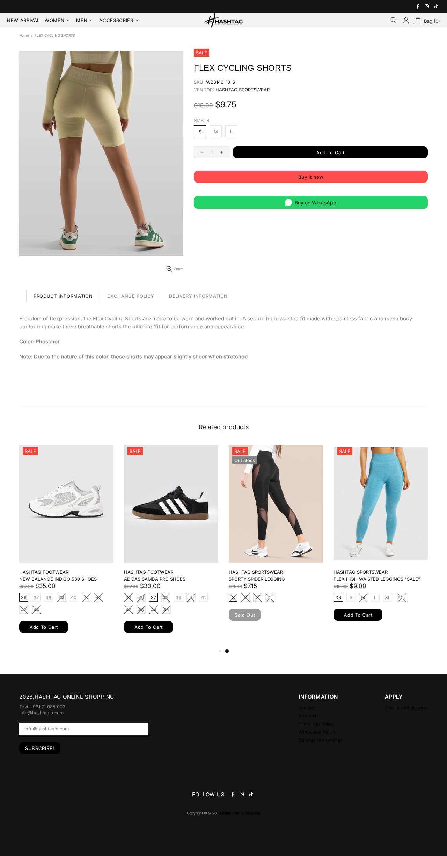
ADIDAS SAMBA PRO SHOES (154, 579)
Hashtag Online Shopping (223, 20)
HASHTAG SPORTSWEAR (242, 89)
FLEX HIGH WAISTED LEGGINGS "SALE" (377, 579)
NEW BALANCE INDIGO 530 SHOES (58, 579)
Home (24, 35)
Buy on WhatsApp (315, 203)
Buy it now (311, 177)
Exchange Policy (316, 724)
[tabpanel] (276, 539)
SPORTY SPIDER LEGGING (257, 579)
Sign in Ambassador (406, 707)
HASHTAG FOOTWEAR (43, 572)
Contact (307, 707)
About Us (309, 716)
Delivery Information (320, 740)
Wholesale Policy (317, 732)
